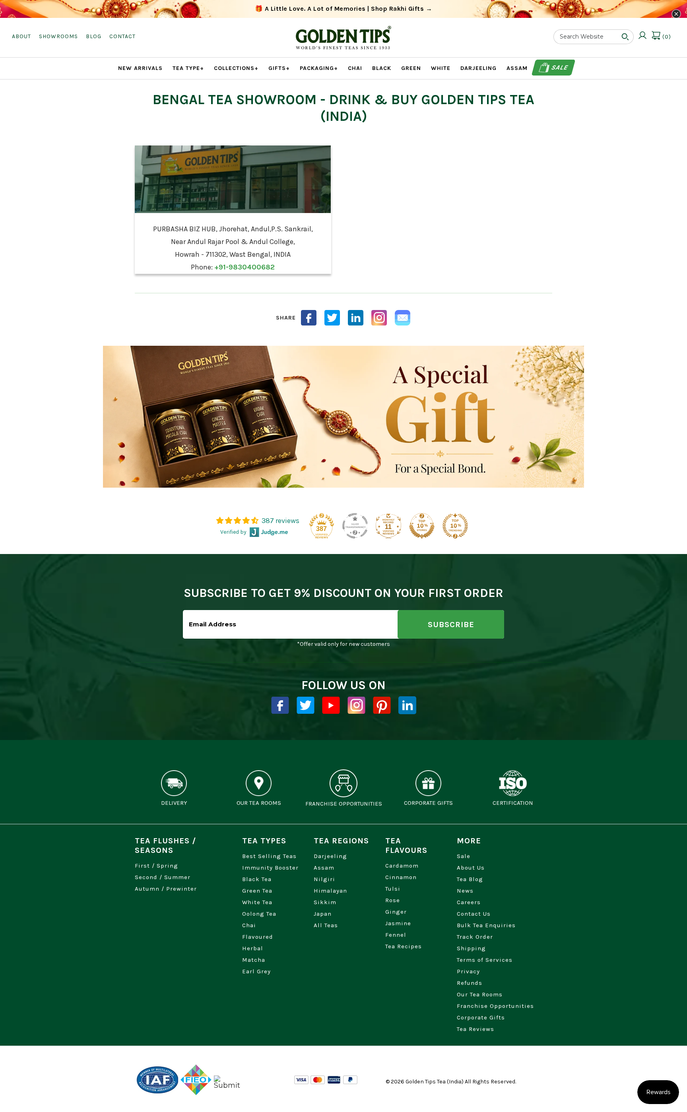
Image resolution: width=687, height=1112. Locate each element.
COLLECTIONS (236, 68)
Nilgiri (324, 879)
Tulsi (392, 888)
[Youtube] (331, 705)
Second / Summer (162, 877)
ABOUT (21, 36)
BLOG (93, 36)
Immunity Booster (270, 867)
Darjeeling (330, 856)
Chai (249, 925)
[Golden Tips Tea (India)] (343, 31)
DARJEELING (478, 68)
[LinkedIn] (356, 318)
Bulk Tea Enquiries (486, 925)
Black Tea (257, 879)
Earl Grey (256, 971)
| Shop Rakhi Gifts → (344, 8)
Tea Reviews (475, 1029)
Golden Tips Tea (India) (435, 1081)
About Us (471, 867)
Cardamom (402, 865)
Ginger (396, 911)
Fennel (395, 934)
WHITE (440, 68)
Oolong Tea (259, 913)
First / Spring (156, 865)
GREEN (411, 68)
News (465, 890)
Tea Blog (470, 879)
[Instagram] (379, 318)
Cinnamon (401, 877)
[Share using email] (402, 318)
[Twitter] (305, 705)
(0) (666, 36)
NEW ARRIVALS (140, 68)
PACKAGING (319, 68)
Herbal (252, 948)
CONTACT (122, 36)
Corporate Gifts (481, 1017)
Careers (469, 902)
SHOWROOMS (58, 36)
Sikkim (325, 902)
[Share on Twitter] (332, 318)
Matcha (253, 959)
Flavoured (257, 936)
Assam (324, 867)
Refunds (469, 982)
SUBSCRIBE (451, 624)
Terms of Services (484, 959)
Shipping (471, 948)
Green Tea (257, 890)
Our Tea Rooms (480, 994)
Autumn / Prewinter (166, 888)
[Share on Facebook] (309, 318)
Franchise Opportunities (495, 1005)
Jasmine (398, 923)
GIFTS (279, 68)
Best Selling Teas (269, 856)
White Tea (257, 902)
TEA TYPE (188, 68)
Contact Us (474, 913)
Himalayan (330, 890)
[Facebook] (280, 705)
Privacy (468, 971)
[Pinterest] (382, 705)
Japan (323, 913)
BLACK (381, 68)
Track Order (475, 936)
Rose (392, 900)
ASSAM (517, 68)
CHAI (355, 68)
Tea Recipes (403, 946)
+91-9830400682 (244, 267)
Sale (559, 67)
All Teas (326, 925)
